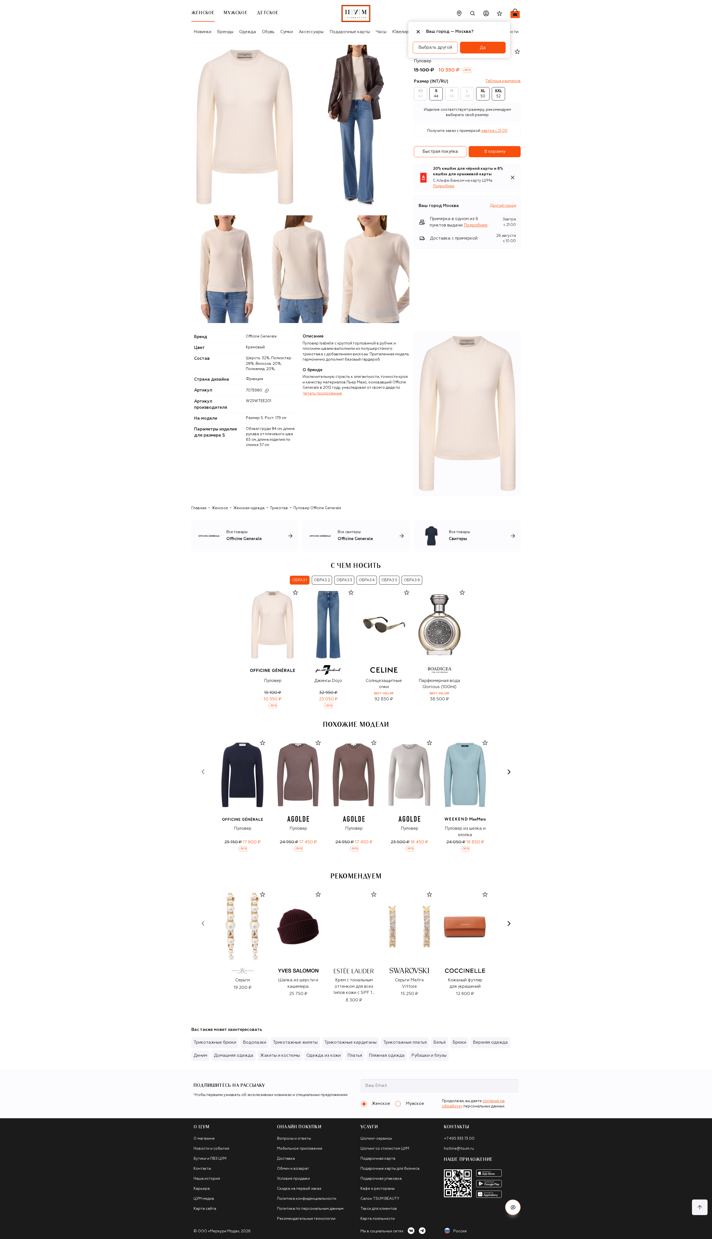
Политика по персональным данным (310, 1209)
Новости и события (211, 1149)
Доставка (286, 1159)
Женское (220, 508)
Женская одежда (248, 508)
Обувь (268, 32)
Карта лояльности (377, 1219)
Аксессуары (311, 32)
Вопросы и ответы (294, 1139)
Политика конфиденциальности (306, 1199)
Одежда (247, 32)
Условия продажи (293, 1179)
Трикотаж (279, 508)
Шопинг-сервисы (376, 1139)
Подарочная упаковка (381, 1179)
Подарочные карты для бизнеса (389, 1169)
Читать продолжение (322, 393)
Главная (198, 508)
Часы (381, 32)
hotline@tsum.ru (459, 1149)
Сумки (286, 32)
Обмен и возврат (293, 1169)
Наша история (207, 1179)
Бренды (225, 32)
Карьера (202, 1189)
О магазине (204, 1139)
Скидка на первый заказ (299, 1189)
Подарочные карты (350, 32)
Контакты (202, 1169)
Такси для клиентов (378, 1209)
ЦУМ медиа (204, 1199)
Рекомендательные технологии (306, 1219)
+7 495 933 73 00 (459, 1139)
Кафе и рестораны (377, 1189)
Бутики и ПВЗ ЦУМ (210, 1159)
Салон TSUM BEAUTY (379, 1199)
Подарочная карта (377, 1159)
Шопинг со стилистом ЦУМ (384, 1149)
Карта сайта (205, 1209)
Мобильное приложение (299, 1149)
